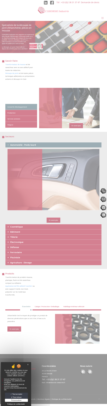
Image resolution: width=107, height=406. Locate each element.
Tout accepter (17, 394)
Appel (103, 191)
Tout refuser (17, 397)
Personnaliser (16, 400)
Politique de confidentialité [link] (16, 404)
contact (103, 199)
